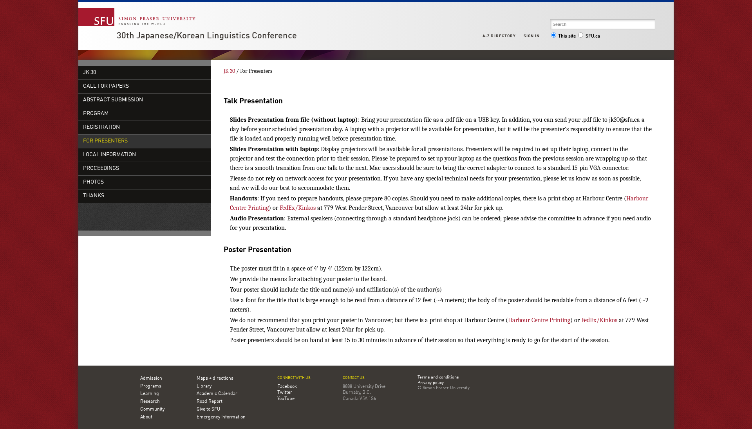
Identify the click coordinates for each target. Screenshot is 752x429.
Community (152, 409)
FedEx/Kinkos (298, 207)
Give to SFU (208, 409)
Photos (93, 182)
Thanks (93, 195)
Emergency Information (221, 417)
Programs (150, 386)
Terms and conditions (438, 378)
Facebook (287, 386)
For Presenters (105, 141)
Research (150, 401)
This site (567, 36)
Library (204, 386)
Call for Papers (106, 86)
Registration (101, 127)
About (146, 417)
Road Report (209, 401)
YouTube (286, 399)
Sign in (532, 36)
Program (95, 113)
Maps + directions (215, 378)
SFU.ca (593, 36)
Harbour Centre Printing (539, 320)
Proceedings (101, 168)
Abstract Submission (113, 100)
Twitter (284, 392)
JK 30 (89, 72)
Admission (151, 378)
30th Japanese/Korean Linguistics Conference (207, 36)
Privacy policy (431, 383)
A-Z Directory (499, 36)
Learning (149, 393)
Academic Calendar (217, 393)
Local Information (109, 154)
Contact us (354, 378)
